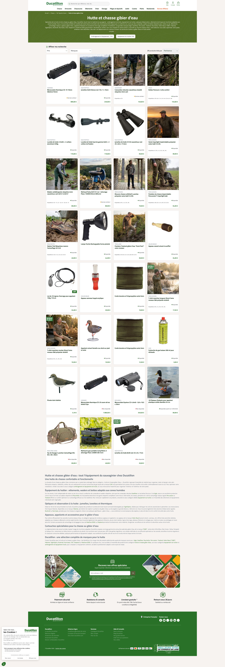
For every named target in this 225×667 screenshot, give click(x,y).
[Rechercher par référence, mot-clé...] (69, 4)
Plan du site (94, 636)
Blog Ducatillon (118, 633)
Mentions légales (50, 633)
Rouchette (76, 496)
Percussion (170, 496)
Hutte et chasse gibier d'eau (142, 542)
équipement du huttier (144, 498)
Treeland (47, 498)
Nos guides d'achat (119, 636)
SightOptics (127, 507)
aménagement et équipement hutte (55, 545)
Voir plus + (51, 582)
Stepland (100, 522)
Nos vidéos (117, 640)
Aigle (155, 493)
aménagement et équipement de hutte (85, 487)
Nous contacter (118, 631)
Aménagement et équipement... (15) (101, 36)
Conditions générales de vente (77, 631)
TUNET (145, 529)
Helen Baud (135, 518)
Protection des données (52, 636)
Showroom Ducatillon (51, 638)
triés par (159, 50)
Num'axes (55, 511)
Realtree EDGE (90, 522)
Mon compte (94, 633)
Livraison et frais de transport (77, 633)
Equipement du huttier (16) (126, 36)
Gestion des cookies (60, 648)
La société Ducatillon (51, 631)
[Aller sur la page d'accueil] (54, 4)
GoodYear (134, 493)
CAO (111, 484)
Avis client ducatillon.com (75, 636)
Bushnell (47, 511)
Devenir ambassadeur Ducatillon (54, 640)
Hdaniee (75, 509)
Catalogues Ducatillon (97, 631)
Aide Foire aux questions (121, 638)
